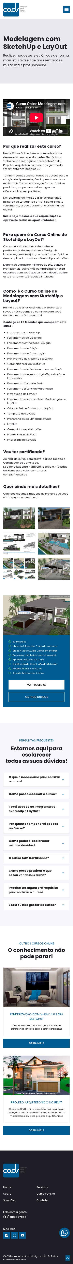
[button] (66, 9)
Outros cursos (36, 697)
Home (7, 1187)
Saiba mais (36, 1043)
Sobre (7, 1194)
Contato (42, 1200)
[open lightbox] (19, 518)
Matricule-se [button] (36, 685)
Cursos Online (45, 1194)
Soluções (9, 1200)
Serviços (42, 1187)
